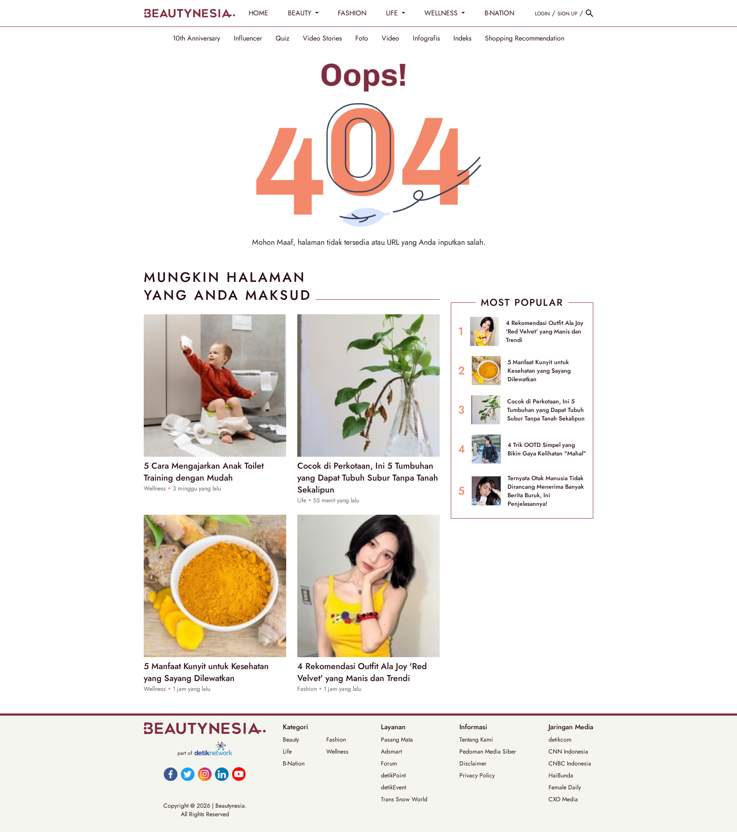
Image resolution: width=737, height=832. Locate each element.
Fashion (336, 739)
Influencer (248, 38)
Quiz (282, 38)
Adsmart (391, 751)
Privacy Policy (477, 775)
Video (390, 38)
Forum (389, 763)
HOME (258, 13)
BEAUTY (300, 13)
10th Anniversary (196, 38)
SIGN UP (567, 13)
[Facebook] (170, 774)
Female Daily (564, 787)
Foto (361, 38)
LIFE (393, 13)
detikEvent (393, 787)
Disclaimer (473, 763)
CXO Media (563, 799)
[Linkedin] (222, 774)
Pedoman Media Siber (487, 751)
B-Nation (294, 763)
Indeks (462, 38)
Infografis (426, 38)
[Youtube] (239, 774)
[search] (589, 13)
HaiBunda (560, 775)
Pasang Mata (397, 739)
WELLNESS (442, 13)
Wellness (337, 751)
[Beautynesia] (189, 13)
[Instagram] (205, 774)
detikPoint (393, 775)
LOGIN (542, 13)
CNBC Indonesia (569, 763)
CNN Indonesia (568, 751)
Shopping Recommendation (524, 38)
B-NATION (499, 13)
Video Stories (322, 38)
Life (287, 751)
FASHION (352, 13)
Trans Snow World (404, 799)
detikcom (560, 739)
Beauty (291, 739)
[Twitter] (187, 774)
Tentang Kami (476, 739)
